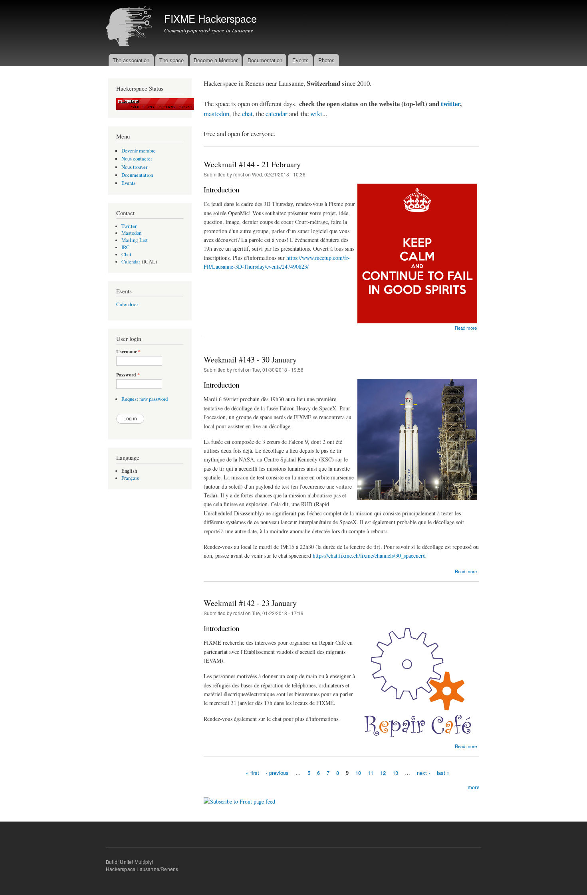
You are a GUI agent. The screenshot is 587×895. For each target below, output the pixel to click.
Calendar (130, 261)
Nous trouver (134, 167)
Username (128, 351)
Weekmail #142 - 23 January (250, 603)
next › (423, 772)
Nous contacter (136, 158)
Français (130, 478)
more (473, 787)
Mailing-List (134, 240)
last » (443, 772)
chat (247, 113)
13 (395, 772)
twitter (450, 104)
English (129, 470)
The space (171, 60)
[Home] (130, 27)
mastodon (216, 113)
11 (370, 772)
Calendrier (127, 304)
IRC (125, 247)
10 (358, 772)
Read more (466, 328)
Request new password (144, 399)
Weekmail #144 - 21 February (252, 164)
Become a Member (216, 60)
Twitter (129, 226)
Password (128, 375)
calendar (277, 113)
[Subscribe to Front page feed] (239, 798)
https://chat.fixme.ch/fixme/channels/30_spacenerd (369, 555)
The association (131, 60)
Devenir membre (138, 150)
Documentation (265, 60)
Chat (126, 254)
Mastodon (131, 233)
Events (300, 60)
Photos (326, 60)
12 (383, 772)
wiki (316, 113)
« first (252, 772)
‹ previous (277, 772)
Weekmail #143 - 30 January (250, 359)
